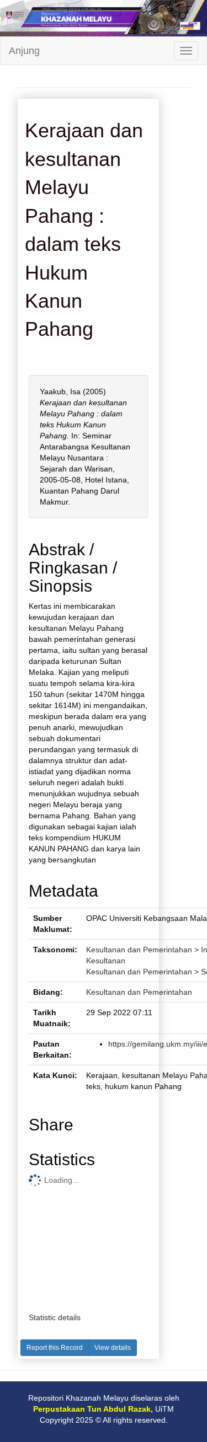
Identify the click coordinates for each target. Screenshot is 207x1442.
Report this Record (54, 1348)
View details (112, 1348)
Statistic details (55, 1317)
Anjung (24, 50)
